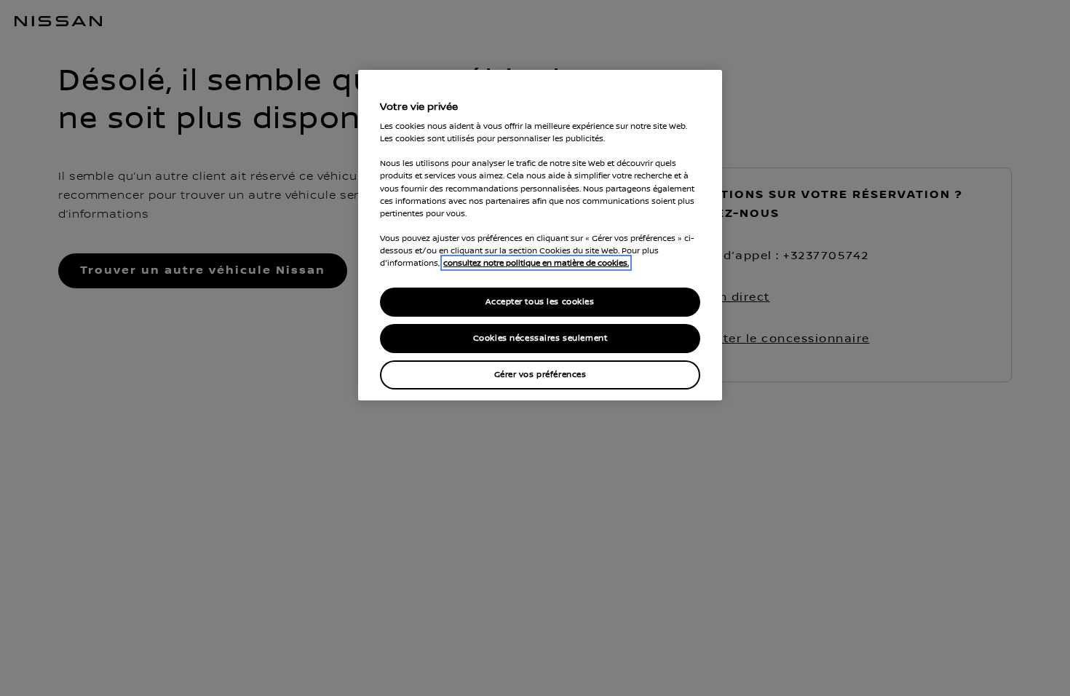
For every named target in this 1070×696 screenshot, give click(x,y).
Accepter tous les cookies (540, 302)
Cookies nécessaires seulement (540, 338)
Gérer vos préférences (540, 374)
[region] (540, 235)
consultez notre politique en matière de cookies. (536, 263)
